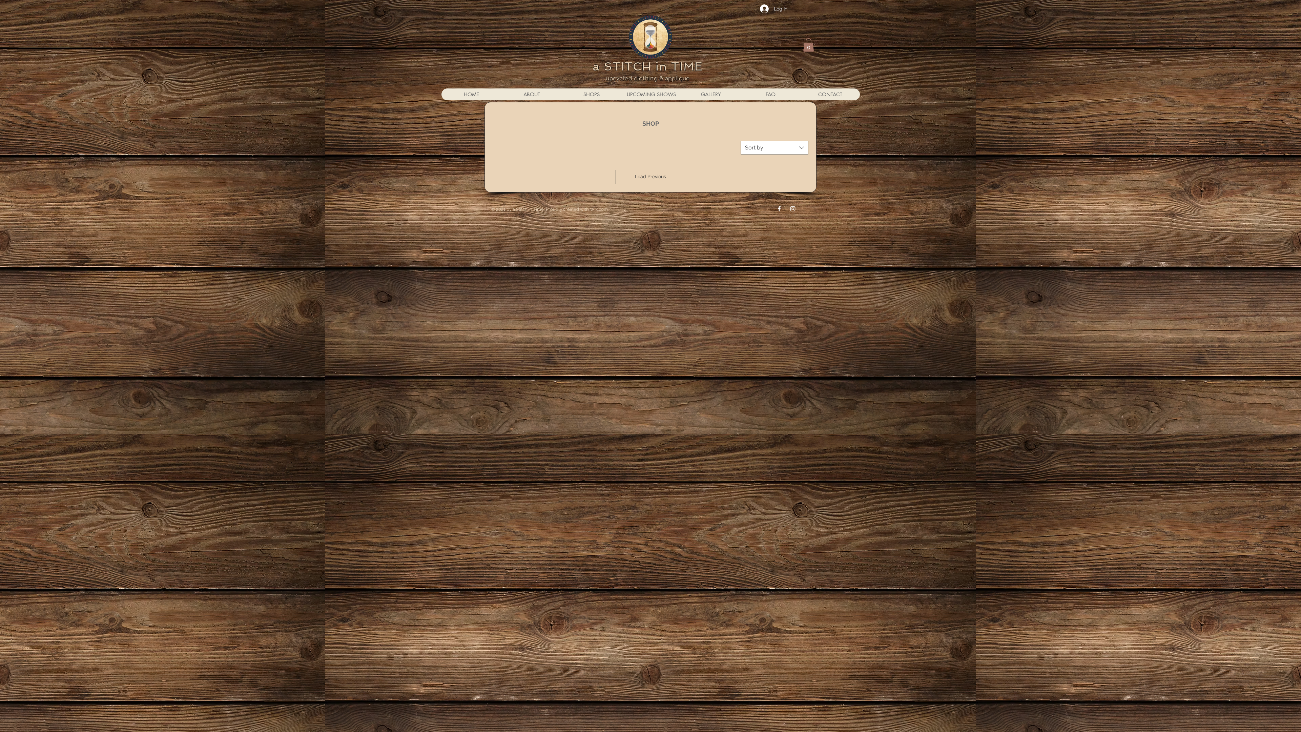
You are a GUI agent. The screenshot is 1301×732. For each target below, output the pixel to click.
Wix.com (599, 209)
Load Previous (650, 176)
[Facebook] (779, 208)
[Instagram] (792, 208)
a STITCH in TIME (648, 66)
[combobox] (774, 148)
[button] (808, 45)
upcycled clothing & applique (648, 78)
